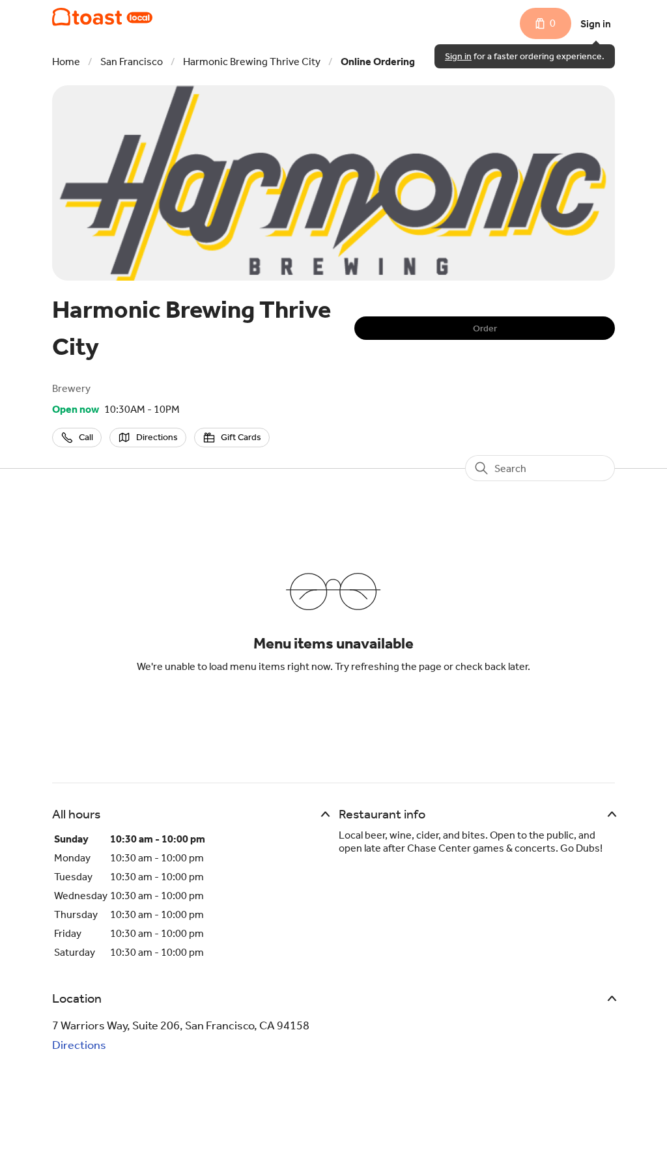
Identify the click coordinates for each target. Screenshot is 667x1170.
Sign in (595, 24)
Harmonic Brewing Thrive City (251, 61)
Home (66, 61)
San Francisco (131, 61)
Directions (79, 1045)
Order (485, 328)
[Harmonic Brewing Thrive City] (102, 17)
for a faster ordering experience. (524, 56)
